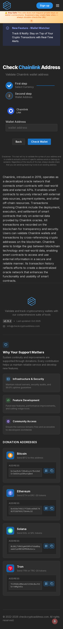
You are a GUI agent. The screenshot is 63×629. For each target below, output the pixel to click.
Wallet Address (16, 121)
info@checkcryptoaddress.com (23, 326)
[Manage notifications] (55, 621)
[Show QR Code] (46, 470)
